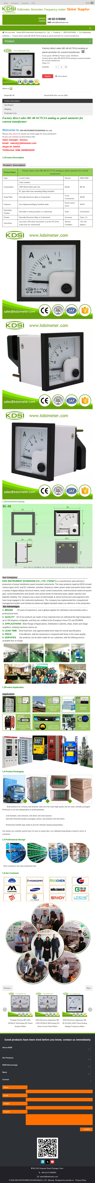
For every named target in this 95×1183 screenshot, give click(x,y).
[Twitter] (47, 1162)
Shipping (7, 109)
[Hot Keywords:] (90, 28)
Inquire (48, 76)
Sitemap (51, 1180)
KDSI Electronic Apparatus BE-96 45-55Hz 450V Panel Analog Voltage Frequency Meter (74, 1023)
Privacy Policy (80, 1180)
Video (6, 3)
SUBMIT (87, 1129)
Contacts (25, 3)
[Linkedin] (43, 1162)
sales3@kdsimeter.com (59, 22)
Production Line (10, 113)
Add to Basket (62, 76)
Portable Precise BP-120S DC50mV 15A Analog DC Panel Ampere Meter (20, 1023)
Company (15, 3)
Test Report (8, 105)
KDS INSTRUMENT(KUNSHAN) (36, 130)
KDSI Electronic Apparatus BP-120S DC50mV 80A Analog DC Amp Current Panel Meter (47, 1023)
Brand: (47, 95)
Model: (7, 95)
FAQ (33, 3)
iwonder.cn (69, 1180)
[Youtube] (52, 1162)
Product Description (12, 101)
